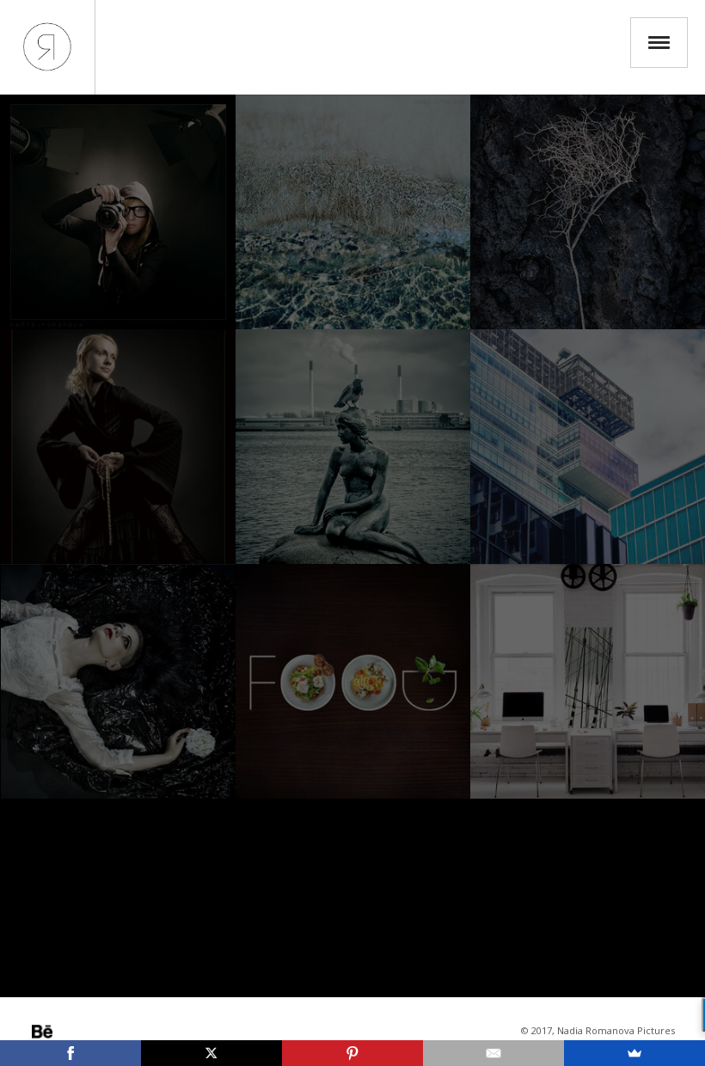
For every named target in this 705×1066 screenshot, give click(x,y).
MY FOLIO (47, 47)
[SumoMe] (634, 1053)
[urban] (587, 446)
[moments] (353, 446)
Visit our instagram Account (66, 1031)
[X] (211, 1053)
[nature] (587, 212)
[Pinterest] (352, 1053)
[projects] (118, 681)
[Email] (493, 1053)
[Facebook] (70, 1053)
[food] (353, 681)
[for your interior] (587, 681)
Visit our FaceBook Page (114, 1031)
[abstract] (353, 212)
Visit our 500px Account (42, 1031)
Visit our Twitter (90, 1031)
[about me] (118, 212)
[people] (118, 446)
